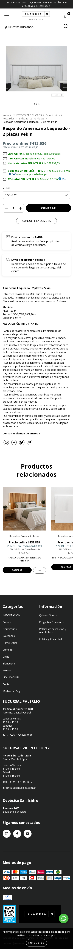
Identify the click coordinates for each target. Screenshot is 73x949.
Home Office (10, 642)
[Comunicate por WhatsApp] (64, 918)
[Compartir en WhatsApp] (6, 442)
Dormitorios (53, 115)
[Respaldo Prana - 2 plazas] (39, 570)
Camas (7, 622)
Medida (6, 188)
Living (6, 656)
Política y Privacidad (50, 639)
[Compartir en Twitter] (22, 443)
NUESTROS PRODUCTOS (27, 115)
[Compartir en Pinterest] (29, 443)
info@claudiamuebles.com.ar (19, 787)
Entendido (36, 942)
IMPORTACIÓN (11, 615)
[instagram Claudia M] (7, 834)
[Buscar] (66, 26)
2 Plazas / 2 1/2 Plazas (31, 118)
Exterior (7, 670)
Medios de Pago (12, 691)
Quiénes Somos (48, 615)
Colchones (9, 636)
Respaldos (9, 118)
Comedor (8, 649)
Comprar (17, 570)
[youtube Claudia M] (28, 834)
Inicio (6, 115)
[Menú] (7, 15)
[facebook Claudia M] (17, 834)
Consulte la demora (36, 220)
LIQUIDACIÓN (11, 677)
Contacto (8, 684)
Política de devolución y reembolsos (52, 630)
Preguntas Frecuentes (51, 622)
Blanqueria (9, 663)
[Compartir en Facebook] (14, 443)
